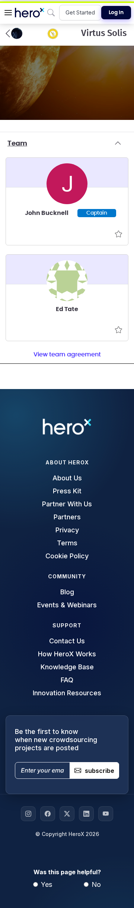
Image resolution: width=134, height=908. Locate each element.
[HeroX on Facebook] (47, 813)
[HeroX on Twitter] (67, 813)
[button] (8, 13)
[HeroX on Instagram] (28, 813)
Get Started (80, 12)
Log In (116, 12)
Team (17, 143)
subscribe (99, 770)
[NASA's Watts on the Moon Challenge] (14, 33)
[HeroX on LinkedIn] (86, 813)
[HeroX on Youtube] (105, 813)
